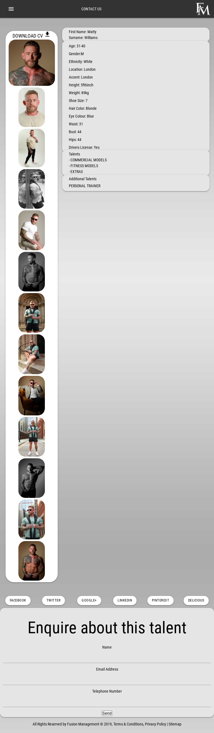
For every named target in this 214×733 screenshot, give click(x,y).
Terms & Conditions (128, 724)
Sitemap (175, 724)
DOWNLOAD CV (32, 36)
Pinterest (160, 600)
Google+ (89, 600)
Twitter (54, 600)
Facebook (18, 600)
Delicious (196, 600)
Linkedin (125, 600)
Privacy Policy (155, 724)
